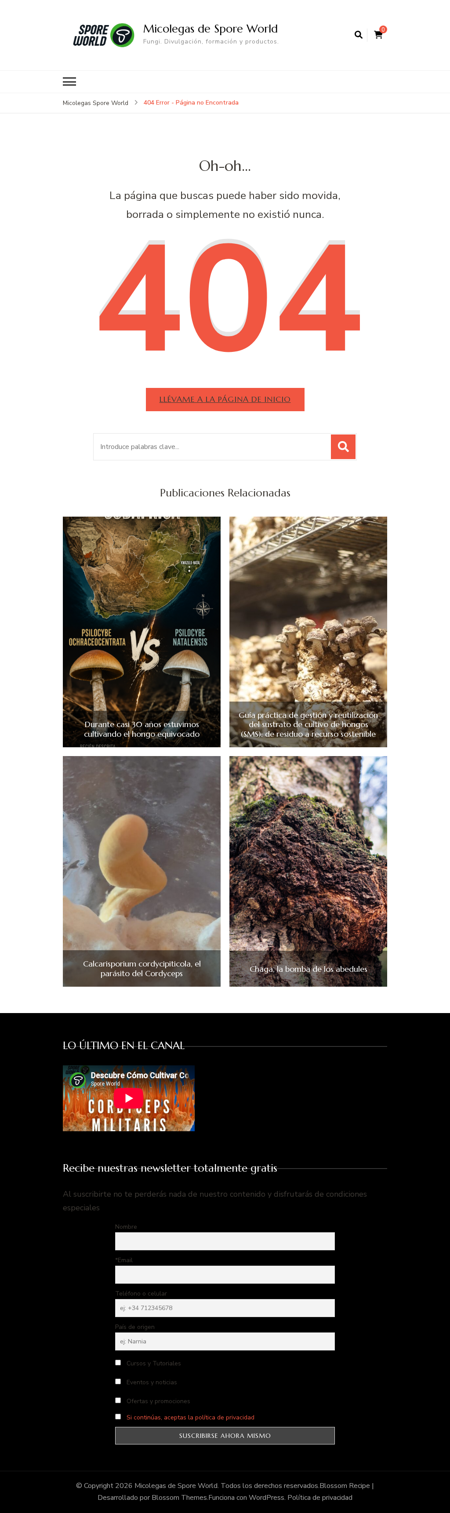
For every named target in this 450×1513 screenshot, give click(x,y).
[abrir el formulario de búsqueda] (358, 35)
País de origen (135, 1327)
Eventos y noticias (151, 1382)
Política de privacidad (319, 1497)
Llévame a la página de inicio (225, 399)
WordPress (266, 1497)
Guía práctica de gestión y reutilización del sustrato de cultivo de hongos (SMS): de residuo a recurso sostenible (308, 724)
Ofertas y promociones (157, 1401)
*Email (124, 1260)
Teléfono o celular (141, 1293)
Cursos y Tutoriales (153, 1363)
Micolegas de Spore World (210, 29)
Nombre (126, 1227)
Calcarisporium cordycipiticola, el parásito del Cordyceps (142, 968)
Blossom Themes (179, 1497)
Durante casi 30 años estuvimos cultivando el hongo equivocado (142, 729)
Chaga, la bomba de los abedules (308, 969)
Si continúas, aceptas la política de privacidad (190, 1417)
